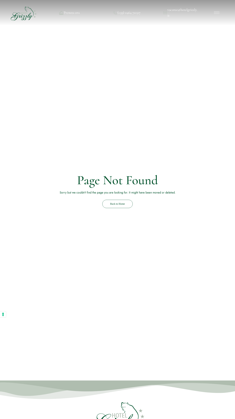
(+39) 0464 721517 (129, 13)
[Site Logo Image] (23, 14)
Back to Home (117, 203)
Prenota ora (72, 13)
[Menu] (216, 13)
